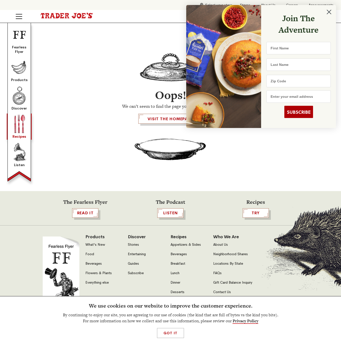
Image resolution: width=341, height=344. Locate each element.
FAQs (217, 273)
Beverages (93, 263)
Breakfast (177, 263)
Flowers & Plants (98, 273)
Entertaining (137, 254)
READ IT (85, 213)
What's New (95, 244)
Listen (19, 165)
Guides (133, 263)
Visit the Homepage (170, 118)
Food (89, 254)
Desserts (177, 292)
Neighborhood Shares (230, 254)
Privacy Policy (245, 321)
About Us (220, 244)
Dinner (175, 282)
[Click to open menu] (19, 16)
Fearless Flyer (19, 49)
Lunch (174, 273)
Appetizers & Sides (185, 244)
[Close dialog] (329, 12)
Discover (19, 108)
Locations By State (228, 263)
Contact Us (222, 292)
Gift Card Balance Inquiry (232, 282)
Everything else (97, 282)
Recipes (19, 136)
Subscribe (136, 273)
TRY (256, 213)
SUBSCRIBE (299, 112)
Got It (170, 333)
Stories (133, 244)
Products (19, 80)
